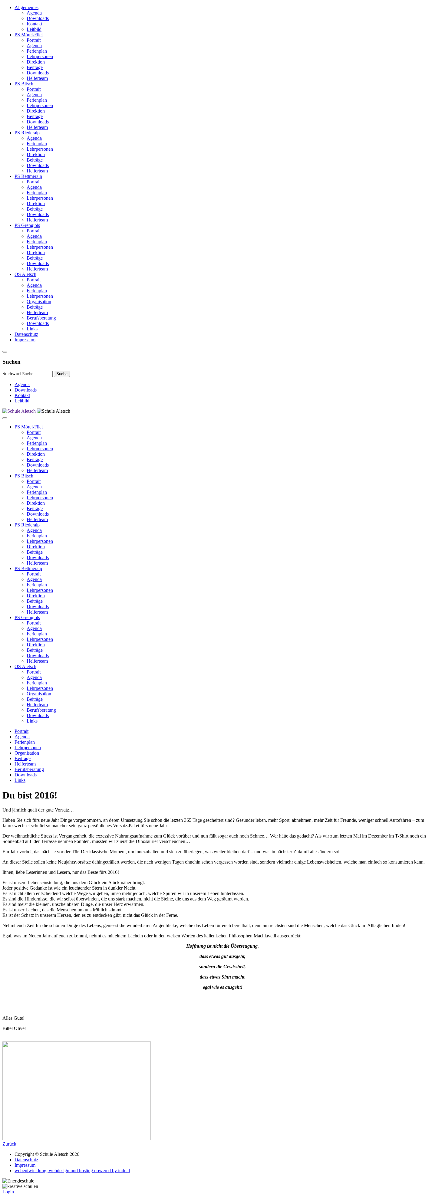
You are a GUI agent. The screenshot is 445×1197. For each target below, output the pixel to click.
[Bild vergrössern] (76, 1138)
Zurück (9, 1143)
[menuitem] (229, 18)
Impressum (25, 1165)
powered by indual (72, 1170)
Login (8, 1191)
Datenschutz (26, 1159)
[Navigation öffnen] (4, 352)
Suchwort (11, 373)
